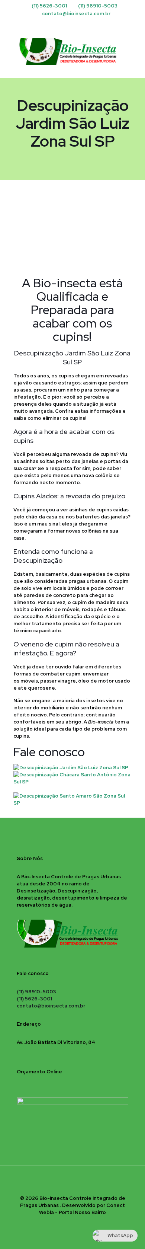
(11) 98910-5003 (97, 6)
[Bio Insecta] (72, 51)
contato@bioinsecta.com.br (76, 13)
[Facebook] (63, 23)
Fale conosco (49, 752)
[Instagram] (73, 23)
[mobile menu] (135, 44)
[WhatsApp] (82, 23)
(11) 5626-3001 (49, 6)
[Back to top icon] (72, 1181)
